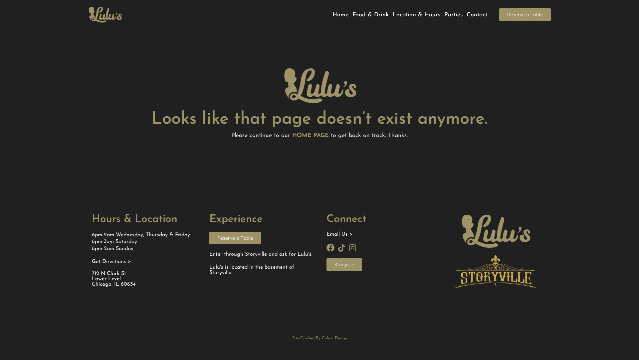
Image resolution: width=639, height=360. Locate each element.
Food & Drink (370, 15)
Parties (453, 15)
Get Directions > (111, 261)
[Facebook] (330, 248)
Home (340, 15)
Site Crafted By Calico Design (319, 338)
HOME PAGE (310, 135)
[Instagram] (352, 248)
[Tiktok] (341, 248)
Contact (477, 15)
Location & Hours (416, 15)
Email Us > (339, 234)
